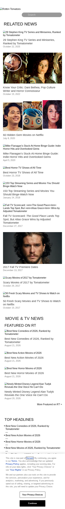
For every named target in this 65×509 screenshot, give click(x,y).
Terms (14, 461)
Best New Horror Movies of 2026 (23, 441)
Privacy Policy (12, 464)
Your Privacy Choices (32, 495)
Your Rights (15, 470)
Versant (29, 458)
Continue (32, 503)
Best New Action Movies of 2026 (23, 435)
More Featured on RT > (49, 404)
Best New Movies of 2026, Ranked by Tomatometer (33, 448)
